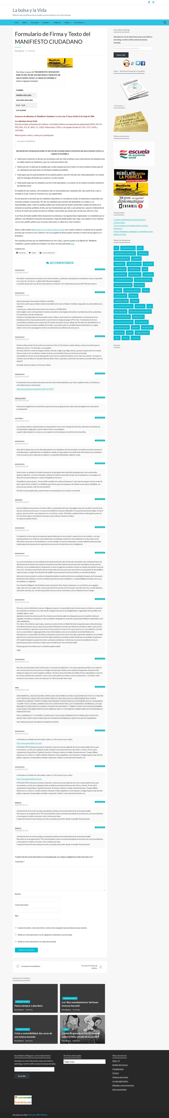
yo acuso (135, 338)
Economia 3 (148, 274)
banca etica (142, 253)
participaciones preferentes (140, 311)
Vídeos (67, 22)
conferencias (134, 269)
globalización (120, 295)
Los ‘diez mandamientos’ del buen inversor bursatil (80, 1004)
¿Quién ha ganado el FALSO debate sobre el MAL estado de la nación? (81, 1035)
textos (129, 332)
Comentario (20, 862)
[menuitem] (16, 22)
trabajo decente (142, 332)
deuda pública (135, 274)
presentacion (138, 317)
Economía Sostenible (143, 280)
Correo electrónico (22, 905)
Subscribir (121, 55)
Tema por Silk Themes (37, 1115)
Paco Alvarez (20, 51)
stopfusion (119, 332)
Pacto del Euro (120, 311)
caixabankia (119, 264)
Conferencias (120, 269)
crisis (145, 269)
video (117, 338)
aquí (72, 244)
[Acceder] (138, 63)
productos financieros (123, 322)
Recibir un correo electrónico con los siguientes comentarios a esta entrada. (45, 935)
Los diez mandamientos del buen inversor (130, 219)
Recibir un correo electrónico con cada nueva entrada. (37, 942)
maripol (18, 803)
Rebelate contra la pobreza (123, 1085)
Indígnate (57, 22)
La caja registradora (120, 1081)
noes (150, 306)
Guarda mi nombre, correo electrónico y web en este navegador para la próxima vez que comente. (52, 928)
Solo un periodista (119, 1089)
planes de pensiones (122, 317)
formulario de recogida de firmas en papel (49, 230)
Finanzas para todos (120, 1077)
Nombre (18, 894)
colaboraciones (134, 264)
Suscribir (22, 1076)
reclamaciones (141, 322)
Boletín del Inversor (120, 1065)
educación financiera (123, 285)
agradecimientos (128, 248)
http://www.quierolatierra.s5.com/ (29, 743)
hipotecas (133, 295)
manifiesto (140, 306)
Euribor (118, 290)
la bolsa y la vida (121, 301)
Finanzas (46, 22)
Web (16, 916)
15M (116, 248)
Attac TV (116, 1061)
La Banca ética (119, 222)
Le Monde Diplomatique (123, 306)
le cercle (134, 301)
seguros (135, 327)
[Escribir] (132, 63)
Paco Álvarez (78, 22)
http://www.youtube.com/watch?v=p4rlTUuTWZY (35, 389)
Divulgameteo (118, 1069)
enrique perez (20, 398)
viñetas (125, 338)
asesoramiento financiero (125, 253)
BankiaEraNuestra (122, 258)
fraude (145, 290)
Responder (100, 269)
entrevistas (139, 285)
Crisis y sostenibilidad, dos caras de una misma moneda (33, 1035)
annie (140, 248)
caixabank (136, 258)
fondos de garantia (132, 290)
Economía (34, 22)
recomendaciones (122, 327)
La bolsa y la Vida (29, 10)
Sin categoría (147, 327)
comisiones (148, 264)
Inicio (17, 22)
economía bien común (123, 280)
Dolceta (115, 1073)
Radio (24, 22)
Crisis (65, 1029)
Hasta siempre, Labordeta (28, 1005)
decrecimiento (120, 274)
